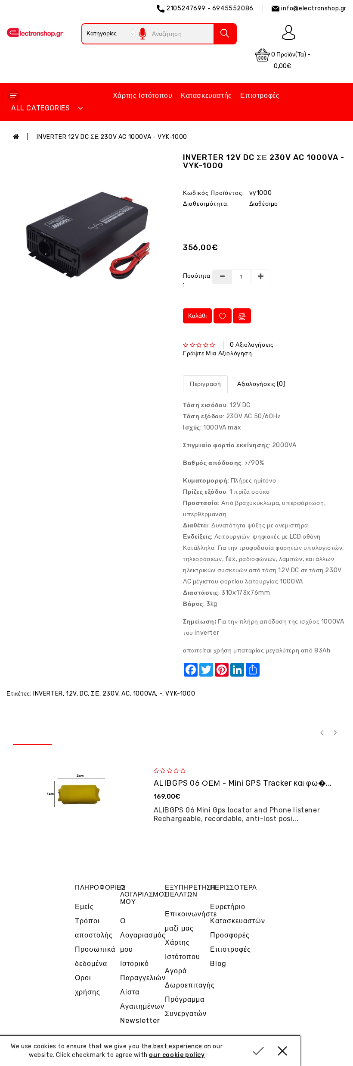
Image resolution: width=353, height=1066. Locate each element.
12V (71, 693)
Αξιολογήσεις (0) (261, 384)
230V (110, 693)
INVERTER (48, 693)
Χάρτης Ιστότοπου (143, 95)
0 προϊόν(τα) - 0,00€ (290, 60)
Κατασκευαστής (206, 95)
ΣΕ (95, 693)
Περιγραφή (205, 384)
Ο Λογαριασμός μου (143, 935)
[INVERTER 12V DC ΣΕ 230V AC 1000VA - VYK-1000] (88, 235)
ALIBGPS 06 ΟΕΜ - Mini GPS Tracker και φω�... (243, 783)
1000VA (144, 693)
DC (84, 693)
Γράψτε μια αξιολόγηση (217, 353)
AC (125, 693)
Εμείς (84, 907)
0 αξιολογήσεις (251, 344)
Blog (218, 963)
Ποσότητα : (194, 280)
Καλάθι (197, 316)
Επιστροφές (259, 95)
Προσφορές (230, 935)
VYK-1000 (180, 693)
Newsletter (140, 1020)
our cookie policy (176, 1055)
